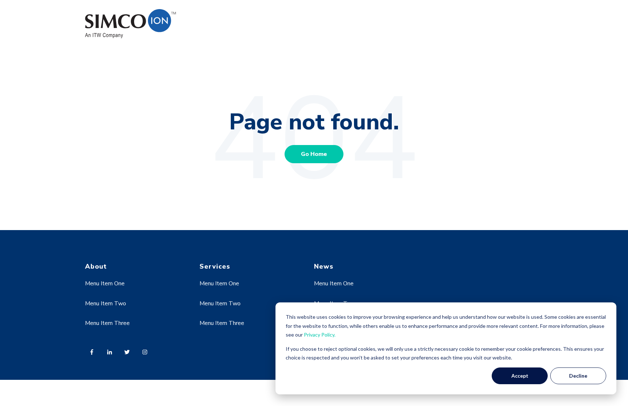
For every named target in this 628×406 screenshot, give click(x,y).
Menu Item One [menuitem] (105, 284)
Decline (578, 376)
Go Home (314, 154)
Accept (519, 376)
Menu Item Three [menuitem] (107, 323)
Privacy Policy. (319, 334)
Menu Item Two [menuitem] (105, 303)
